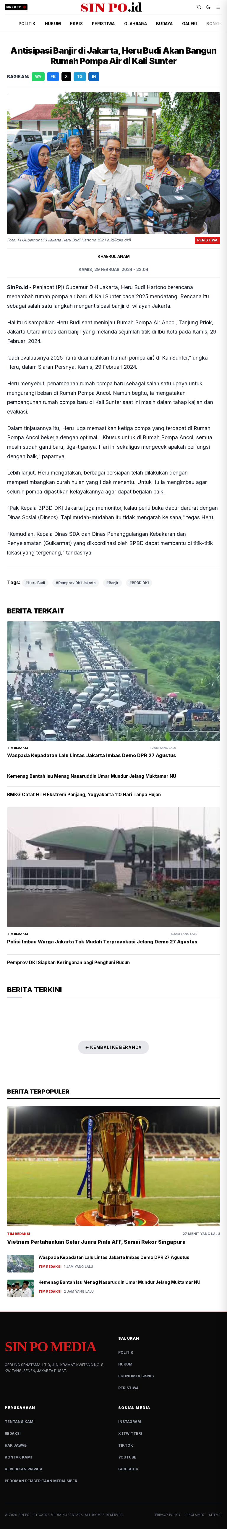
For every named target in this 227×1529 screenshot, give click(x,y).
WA (38, 76)
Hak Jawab (16, 1445)
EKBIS (76, 23)
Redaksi (13, 1433)
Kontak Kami (18, 1457)
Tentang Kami (20, 1421)
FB (53, 76)
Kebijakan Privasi (23, 1469)
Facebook (128, 1469)
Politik (125, 1352)
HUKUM (53, 23)
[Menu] (218, 7)
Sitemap (215, 1515)
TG (79, 76)
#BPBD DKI (139, 583)
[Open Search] (199, 7)
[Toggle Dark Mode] (208, 7)
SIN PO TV (13, 7)
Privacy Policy (168, 1515)
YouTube (127, 1457)
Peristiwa (128, 1388)
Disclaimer (194, 1515)
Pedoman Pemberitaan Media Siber (41, 1481)
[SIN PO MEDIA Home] (111, 7)
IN (94, 76)
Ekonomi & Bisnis (136, 1376)
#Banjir (112, 583)
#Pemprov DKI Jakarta (75, 583)
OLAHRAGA (135, 23)
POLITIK (27, 23)
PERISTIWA (103, 23)
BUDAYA (164, 23)
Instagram (129, 1421)
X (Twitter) (130, 1433)
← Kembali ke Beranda (113, 1047)
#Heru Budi (35, 583)
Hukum (125, 1364)
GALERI (189, 23)
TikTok (125, 1445)
